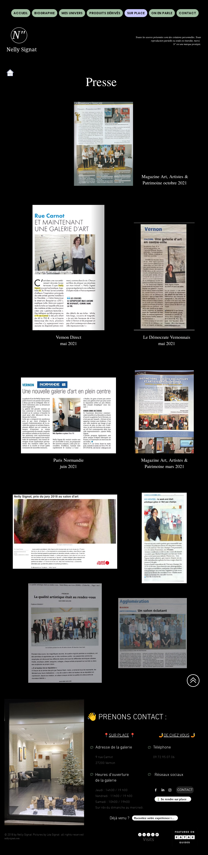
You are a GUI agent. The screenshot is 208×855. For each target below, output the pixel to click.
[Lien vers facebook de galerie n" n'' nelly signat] (155, 790)
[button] (162, 13)
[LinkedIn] (162, 790)
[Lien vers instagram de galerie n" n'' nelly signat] (169, 790)
